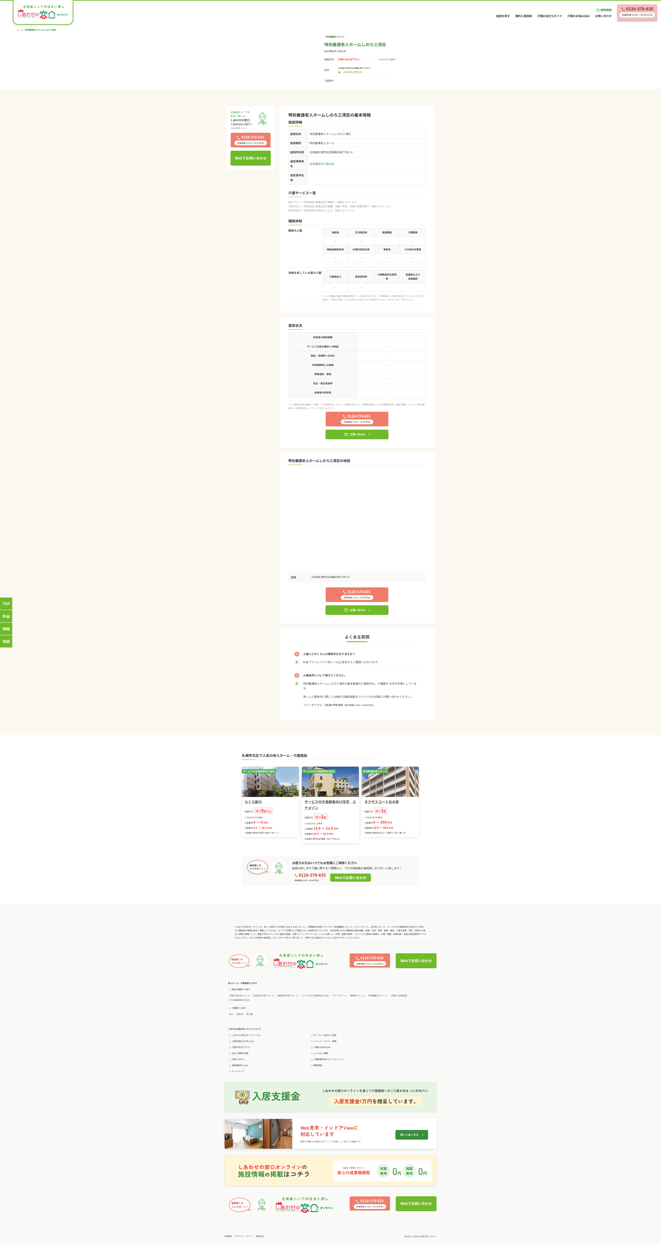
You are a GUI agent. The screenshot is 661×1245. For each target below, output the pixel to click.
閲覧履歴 (604, 10)
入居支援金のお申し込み (243, 1041)
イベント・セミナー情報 (325, 1041)
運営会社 (260, 1236)
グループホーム (339, 995)
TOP (6, 603)
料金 (6, 616)
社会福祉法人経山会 (335, 51)
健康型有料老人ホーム (287, 995)
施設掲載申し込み (240, 1065)
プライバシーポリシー (244, 1236)
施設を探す (503, 16)
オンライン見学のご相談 (325, 1035)
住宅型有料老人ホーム (263, 995)
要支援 (240, 1014)
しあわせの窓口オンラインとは (246, 1035)
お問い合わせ (603, 16)
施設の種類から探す (241, 989)
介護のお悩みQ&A (578, 16)
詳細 (6, 628)
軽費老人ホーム (357, 995)
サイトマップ (238, 1071)
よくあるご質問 (321, 1053)
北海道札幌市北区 (353, 72)
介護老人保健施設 (398, 995)
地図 (6, 641)
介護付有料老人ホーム (239, 995)
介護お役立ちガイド (549, 16)
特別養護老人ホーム (377, 995)
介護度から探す (239, 1007)
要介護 (249, 1014)
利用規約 (228, 1236)
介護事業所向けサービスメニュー (329, 1059)
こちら (343, 662)
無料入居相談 (523, 16)
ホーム (20, 29)
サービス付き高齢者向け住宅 (315, 995)
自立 (231, 1014)
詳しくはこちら (409, 1134)
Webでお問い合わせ (250, 157)
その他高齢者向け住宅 (239, 999)
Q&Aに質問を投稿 (240, 1053)
